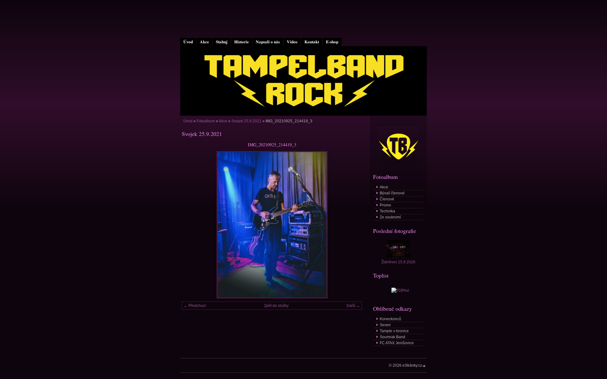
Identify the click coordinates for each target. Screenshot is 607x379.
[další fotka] (352, 224)
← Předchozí (195, 305)
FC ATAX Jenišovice (397, 343)
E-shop (332, 42)
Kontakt (311, 42)
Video (292, 42)
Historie (241, 42)
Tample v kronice (394, 331)
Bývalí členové (392, 193)
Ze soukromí (390, 217)
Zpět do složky (276, 305)
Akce (204, 42)
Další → (353, 305)
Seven (385, 325)
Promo (385, 205)
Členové (387, 199)
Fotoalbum (206, 121)
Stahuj (221, 42)
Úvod (188, 42)
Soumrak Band (392, 337)
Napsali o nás (268, 42)
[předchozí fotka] (192, 224)
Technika (387, 211)
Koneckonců (390, 319)
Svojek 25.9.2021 (246, 121)
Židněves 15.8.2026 (398, 262)
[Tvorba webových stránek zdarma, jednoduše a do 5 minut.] (424, 365)
